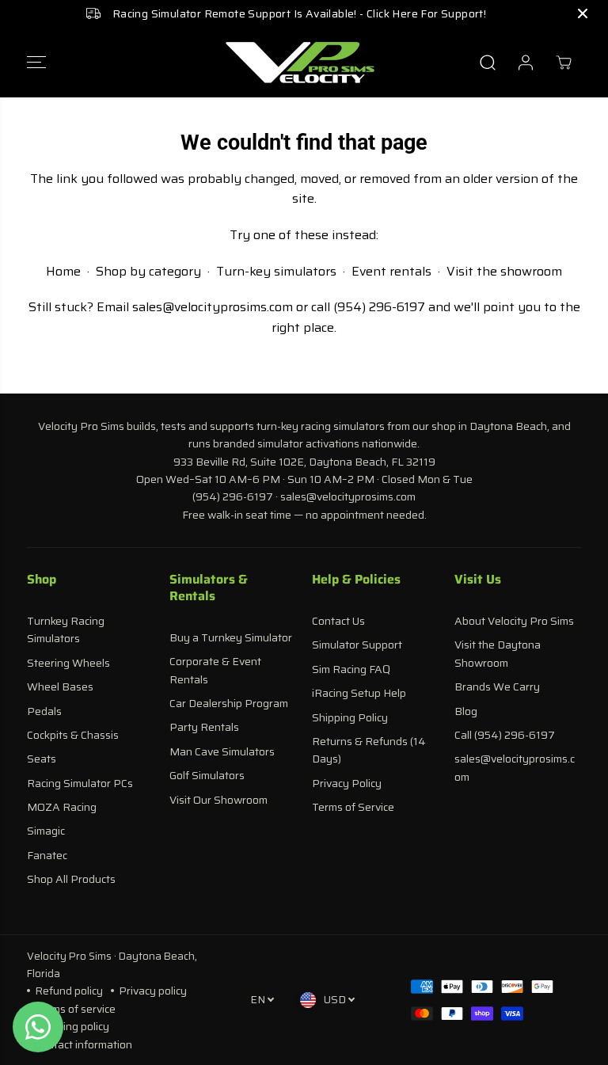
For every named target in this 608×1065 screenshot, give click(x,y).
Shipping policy (72, 1026)
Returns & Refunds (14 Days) (369, 749)
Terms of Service (353, 807)
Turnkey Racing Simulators (65, 629)
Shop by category (148, 271)
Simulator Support (357, 644)
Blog (465, 711)
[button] (36, 62)
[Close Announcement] (582, 13)
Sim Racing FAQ (351, 669)
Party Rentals (204, 727)
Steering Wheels (68, 662)
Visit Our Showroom (218, 799)
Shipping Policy (350, 717)
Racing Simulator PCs (80, 783)
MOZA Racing (62, 807)
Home (63, 271)
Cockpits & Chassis (73, 735)
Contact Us (338, 620)
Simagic (46, 830)
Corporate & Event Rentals (215, 669)
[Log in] (525, 62)
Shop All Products (71, 879)
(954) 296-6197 (379, 307)
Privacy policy (153, 990)
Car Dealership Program (228, 703)
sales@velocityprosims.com (212, 307)
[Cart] (563, 62)
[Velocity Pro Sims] (300, 62)
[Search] (487, 62)
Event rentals (391, 271)
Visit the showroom (504, 271)
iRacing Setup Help (359, 693)
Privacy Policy (347, 783)
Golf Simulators (207, 775)
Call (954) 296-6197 (504, 735)
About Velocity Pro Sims (514, 620)
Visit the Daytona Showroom (497, 653)
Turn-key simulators (276, 271)
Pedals (44, 711)
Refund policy (69, 990)
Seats (41, 758)
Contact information (83, 1044)
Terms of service (75, 1008)
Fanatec (47, 855)
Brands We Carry (497, 686)
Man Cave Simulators (222, 751)
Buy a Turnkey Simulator (230, 637)
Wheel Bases (60, 686)
